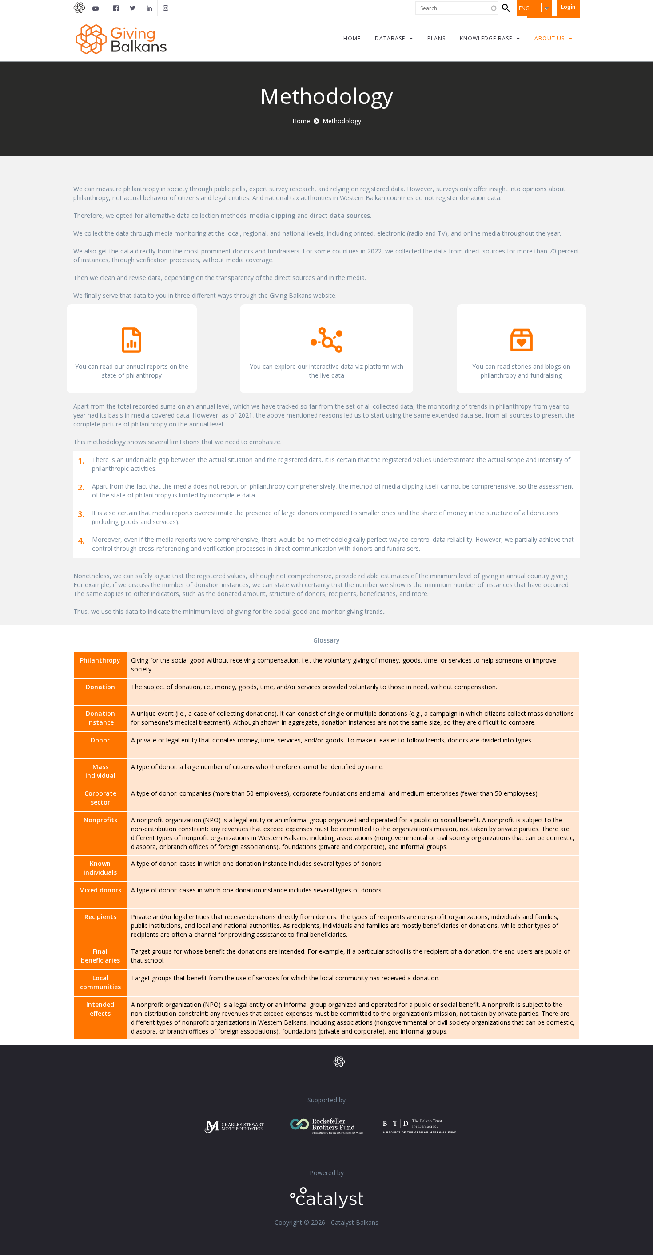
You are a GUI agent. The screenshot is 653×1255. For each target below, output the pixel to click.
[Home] (121, 38)
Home (301, 121)
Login (568, 7)
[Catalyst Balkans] (116, 8)
